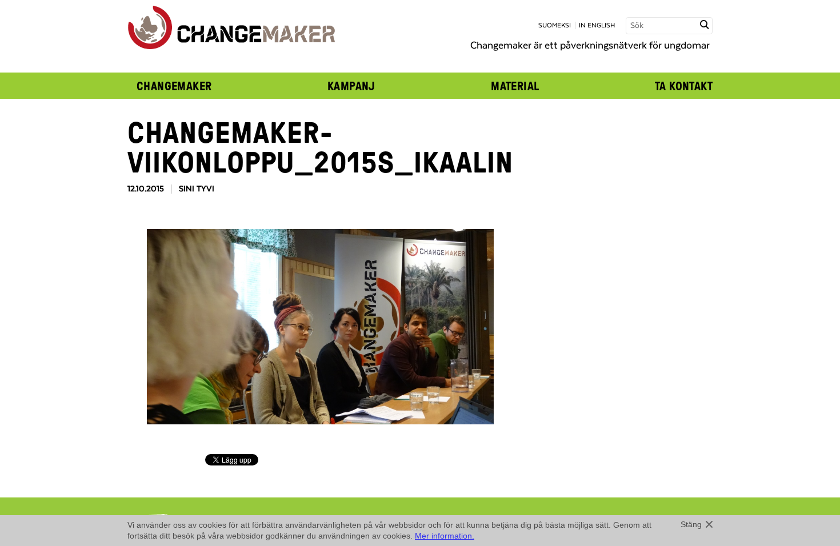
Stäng (691, 524)
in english (597, 25)
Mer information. (444, 535)
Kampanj (351, 86)
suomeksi (554, 25)
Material (515, 86)
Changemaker (174, 86)
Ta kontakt (684, 86)
